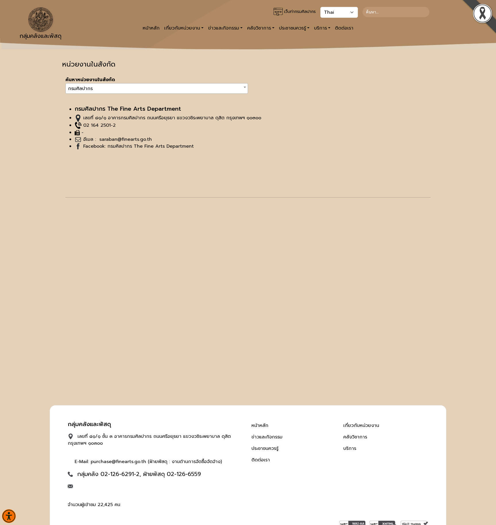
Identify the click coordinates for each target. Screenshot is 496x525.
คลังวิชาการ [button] (259, 28)
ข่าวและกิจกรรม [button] (223, 28)
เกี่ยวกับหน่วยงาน (361, 425)
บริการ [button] (320, 28)
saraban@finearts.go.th (125, 139)
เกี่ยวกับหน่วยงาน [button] (182, 28)
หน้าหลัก (151, 28)
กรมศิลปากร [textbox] (80, 88)
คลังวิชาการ (355, 437)
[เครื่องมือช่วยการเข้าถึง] (9, 516)
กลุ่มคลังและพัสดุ (40, 36)
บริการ (349, 448)
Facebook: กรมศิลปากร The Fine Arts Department (138, 146)
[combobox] (156, 88)
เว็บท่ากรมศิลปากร (299, 12)
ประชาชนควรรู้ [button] (292, 28)
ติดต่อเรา (344, 28)
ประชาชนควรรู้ (264, 448)
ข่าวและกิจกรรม (266, 437)
